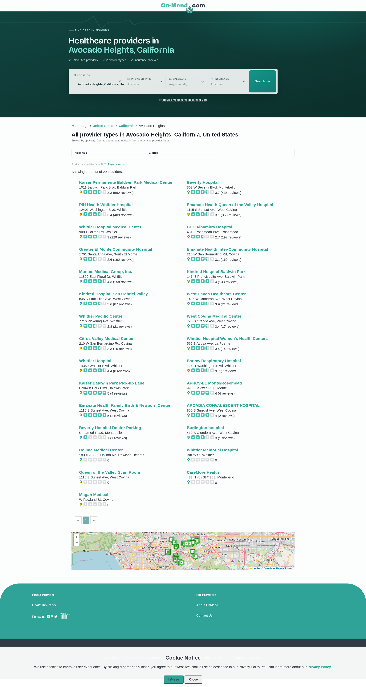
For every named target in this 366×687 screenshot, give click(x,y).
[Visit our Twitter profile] (55, 616)
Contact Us (204, 615)
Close (193, 679)
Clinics (153, 152)
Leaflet (256, 568)
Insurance (222, 79)
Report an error (116, 164)
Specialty (179, 79)
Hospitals (81, 152)
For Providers (206, 594)
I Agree (173, 679)
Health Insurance (44, 605)
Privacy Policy (319, 667)
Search (260, 81)
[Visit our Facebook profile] (48, 616)
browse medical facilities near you (184, 99)
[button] (183, 529)
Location (83, 75)
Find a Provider (43, 594)
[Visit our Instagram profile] (52, 616)
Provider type (141, 79)
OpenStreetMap (272, 568)
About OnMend (207, 605)
